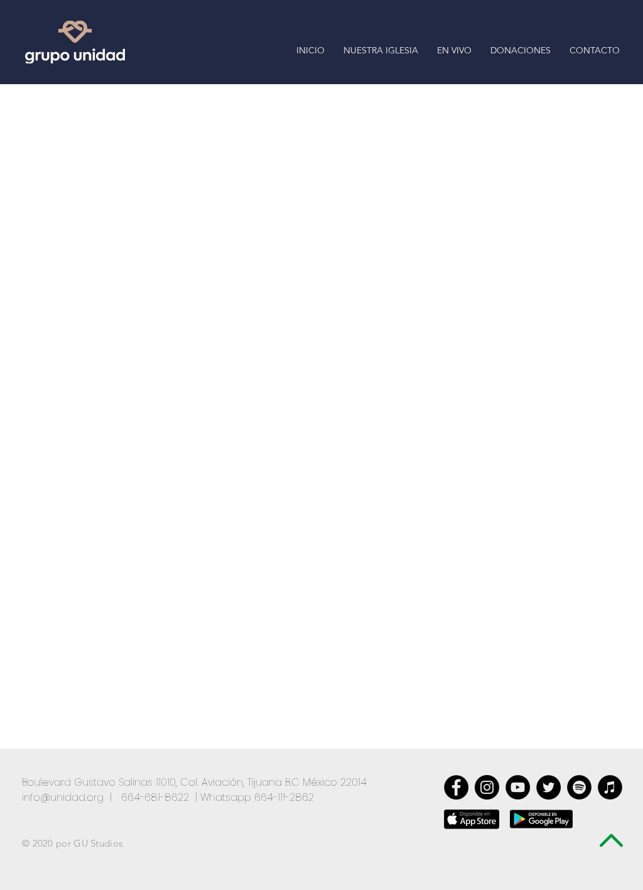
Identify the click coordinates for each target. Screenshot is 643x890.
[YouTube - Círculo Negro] (517, 787)
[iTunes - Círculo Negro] (610, 787)
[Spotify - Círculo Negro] (579, 787)
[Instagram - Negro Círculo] (487, 787)
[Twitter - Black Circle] (548, 787)
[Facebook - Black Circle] (456, 787)
